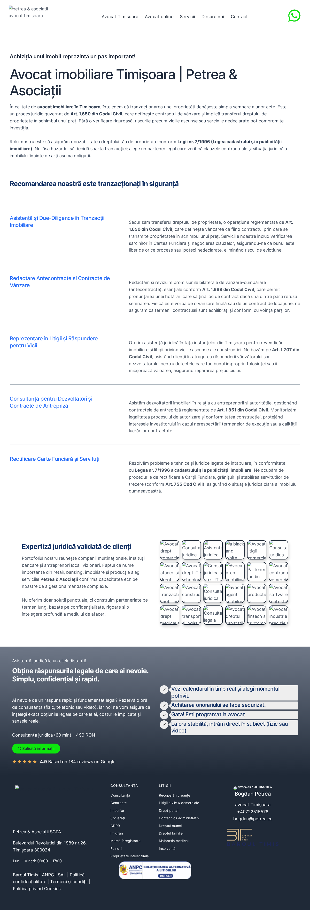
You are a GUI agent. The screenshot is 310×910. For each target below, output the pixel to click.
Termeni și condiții (68, 881)
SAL (62, 874)
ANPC (48, 874)
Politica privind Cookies (37, 888)
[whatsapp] (294, 15)
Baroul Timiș (25, 874)
